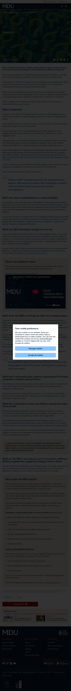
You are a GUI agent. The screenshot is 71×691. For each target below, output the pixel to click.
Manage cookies (35, 349)
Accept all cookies (35, 355)
